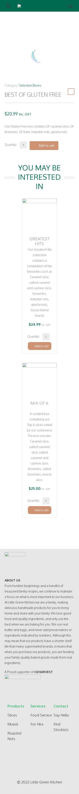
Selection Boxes (30, 85)
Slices (12, 715)
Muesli (12, 724)
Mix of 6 (39, 403)
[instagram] (38, 760)
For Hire (37, 724)
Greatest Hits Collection (39, 243)
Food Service (41, 715)
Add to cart (47, 145)
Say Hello (61, 715)
